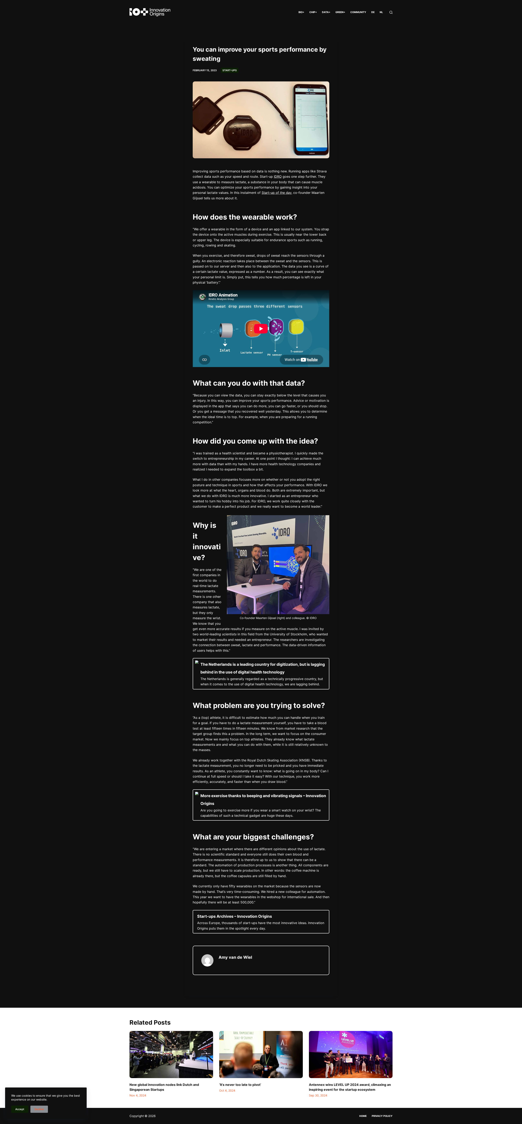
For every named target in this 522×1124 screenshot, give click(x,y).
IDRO (278, 176)
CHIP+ (313, 12)
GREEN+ (340, 12)
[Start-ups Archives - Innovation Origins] (261, 921)
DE (373, 12)
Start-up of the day (276, 193)
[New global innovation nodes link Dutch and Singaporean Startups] (171, 1054)
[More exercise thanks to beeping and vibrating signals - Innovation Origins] (261, 805)
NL (381, 12)
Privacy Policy (382, 1115)
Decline (39, 1109)
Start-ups (229, 70)
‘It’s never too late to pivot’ (240, 1085)
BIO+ (301, 12)
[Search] (391, 12)
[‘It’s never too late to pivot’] (261, 1054)
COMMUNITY (358, 12)
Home (363, 1115)
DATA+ (326, 12)
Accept (19, 1109)
